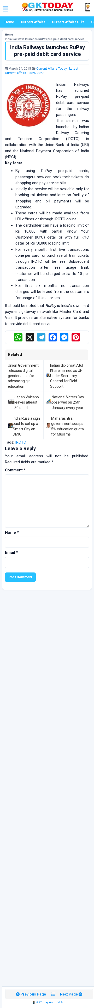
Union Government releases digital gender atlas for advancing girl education (23, 375)
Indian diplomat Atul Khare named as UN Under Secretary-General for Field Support (66, 375)
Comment (15, 470)
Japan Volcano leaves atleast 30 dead (26, 402)
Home (9, 22)
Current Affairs (33, 22)
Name (12, 532)
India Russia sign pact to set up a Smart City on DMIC (26, 426)
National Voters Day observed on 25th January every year (68, 402)
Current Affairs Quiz (68, 22)
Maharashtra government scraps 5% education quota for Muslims (67, 426)
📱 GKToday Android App (49, 1002)
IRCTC (20, 442)
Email (11, 552)
